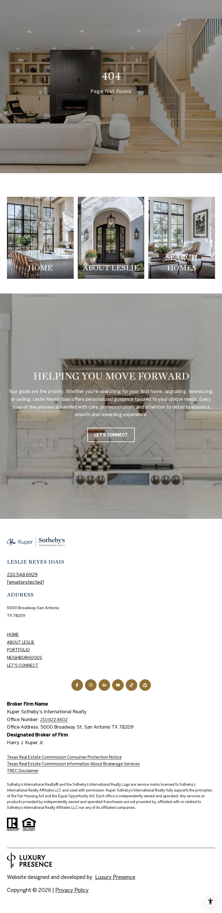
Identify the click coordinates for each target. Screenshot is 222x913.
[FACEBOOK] (77, 685)
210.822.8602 (54, 719)
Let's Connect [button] (111, 435)
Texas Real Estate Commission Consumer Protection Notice (64, 757)
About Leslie (20, 642)
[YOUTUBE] (118, 685)
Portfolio (18, 650)
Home (13, 634)
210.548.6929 (22, 574)
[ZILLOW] (145, 685)
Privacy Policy (72, 890)
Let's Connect (22, 665)
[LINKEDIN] (104, 685)
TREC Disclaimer (22, 770)
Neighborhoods (24, 657)
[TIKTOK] (131, 685)
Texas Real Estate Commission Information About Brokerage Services (73, 764)
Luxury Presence (115, 877)
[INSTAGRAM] (91, 685)
